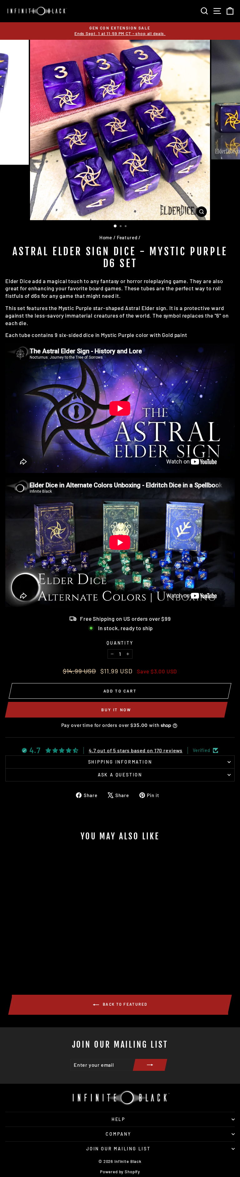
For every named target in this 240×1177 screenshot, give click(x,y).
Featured (127, 237)
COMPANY (118, 1134)
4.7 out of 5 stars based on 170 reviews (135, 750)
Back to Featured (125, 1004)
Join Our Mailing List (118, 1148)
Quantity (120, 643)
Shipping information (120, 762)
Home (105, 237)
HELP (118, 1119)
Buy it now (116, 709)
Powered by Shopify (120, 1171)
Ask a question (120, 774)
